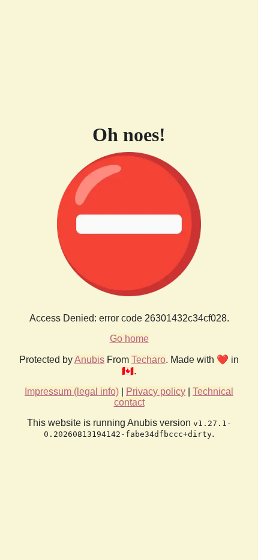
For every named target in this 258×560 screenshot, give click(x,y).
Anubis (89, 360)
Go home (129, 338)
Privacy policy (155, 391)
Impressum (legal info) (72, 391)
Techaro (148, 360)
